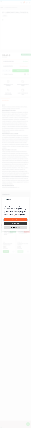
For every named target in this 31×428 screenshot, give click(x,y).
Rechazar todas (15, 223)
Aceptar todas (15, 219)
